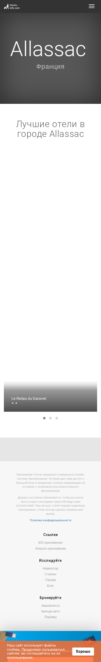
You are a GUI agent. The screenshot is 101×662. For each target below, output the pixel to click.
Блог (50, 586)
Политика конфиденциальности (50, 520)
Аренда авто (50, 611)
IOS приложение (50, 542)
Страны (50, 574)
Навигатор (50, 568)
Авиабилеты (50, 606)
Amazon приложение (50, 548)
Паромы (51, 617)
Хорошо (83, 651)
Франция (50, 66)
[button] (44, 418)
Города (50, 580)
